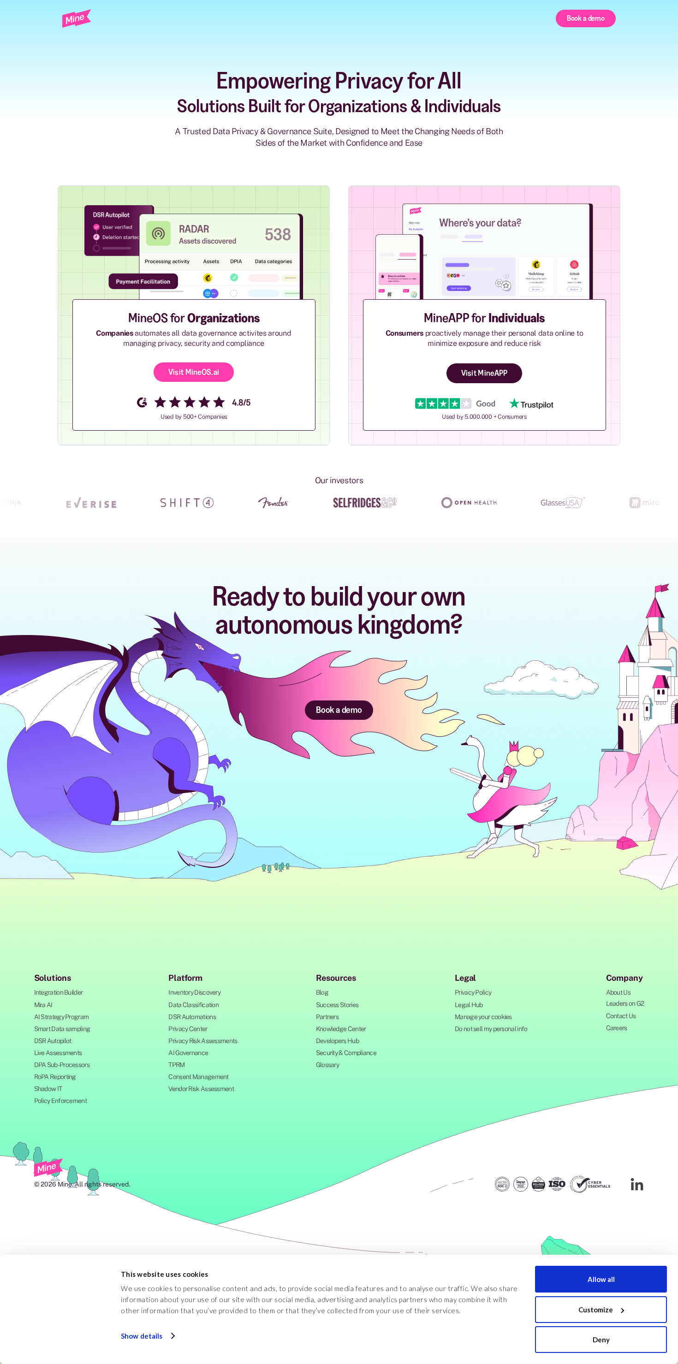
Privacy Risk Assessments (202, 1040)
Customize (595, 1309)
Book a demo (586, 18)
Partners (327, 1016)
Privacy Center (187, 1028)
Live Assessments (58, 1052)
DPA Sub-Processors (61, 1064)
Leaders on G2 (625, 1003)
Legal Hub (469, 1004)
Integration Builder (58, 992)
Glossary (327, 1064)
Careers (616, 1028)
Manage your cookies (483, 1016)
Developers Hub (337, 1040)
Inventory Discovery (194, 992)
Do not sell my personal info (491, 1028)
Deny (601, 1339)
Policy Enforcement (60, 1100)
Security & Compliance (346, 1052)
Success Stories (337, 1004)
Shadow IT (48, 1088)
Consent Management (198, 1076)
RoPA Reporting (55, 1076)
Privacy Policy (473, 992)
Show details (141, 1336)
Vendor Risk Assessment (201, 1088)
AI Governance (188, 1052)
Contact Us (621, 1016)
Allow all (601, 1279)
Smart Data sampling (62, 1028)
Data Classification (193, 1004)
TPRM (176, 1064)
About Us (618, 992)
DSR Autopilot (52, 1040)
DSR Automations (192, 1016)
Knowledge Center (341, 1028)
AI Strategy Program (61, 1016)
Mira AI (43, 1004)
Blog (322, 992)
